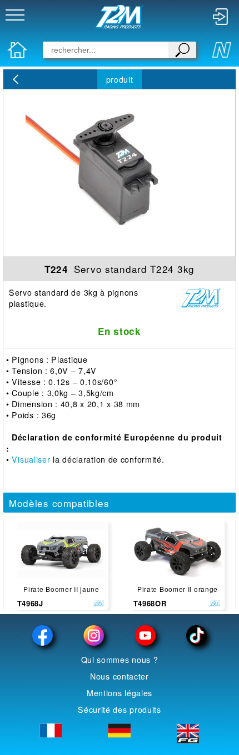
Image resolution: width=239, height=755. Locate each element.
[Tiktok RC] (196, 635)
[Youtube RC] (145, 635)
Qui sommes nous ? (119, 659)
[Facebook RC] (42, 635)
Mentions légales (119, 692)
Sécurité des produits (119, 709)
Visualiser (31, 459)
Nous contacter (119, 676)
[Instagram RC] (94, 635)
